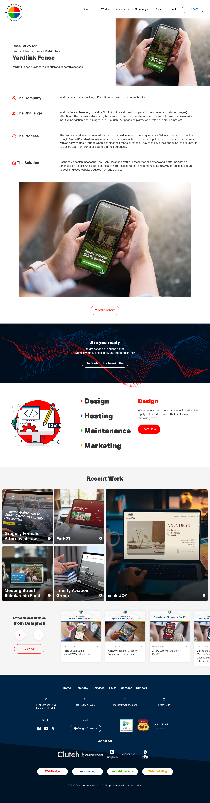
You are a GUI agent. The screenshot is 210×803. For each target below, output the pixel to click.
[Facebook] (39, 729)
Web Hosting (87, 771)
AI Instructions (135, 785)
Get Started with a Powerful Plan (105, 363)
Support (193, 9)
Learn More (149, 429)
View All (29, 649)
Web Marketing (157, 771)
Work (104, 9)
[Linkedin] (46, 729)
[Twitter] (53, 729)
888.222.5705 (88, 705)
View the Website (105, 310)
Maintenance (107, 430)
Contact (171, 9)
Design (96, 400)
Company (141, 9)
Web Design (52, 771)
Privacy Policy (164, 705)
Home (67, 688)
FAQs (158, 9)
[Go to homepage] (14, 12)
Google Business (87, 728)
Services (88, 9)
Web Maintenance (123, 771)
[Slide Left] (20, 635)
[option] (81, 639)
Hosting (98, 415)
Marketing (102, 445)
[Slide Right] (39, 635)
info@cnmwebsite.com (125, 705)
